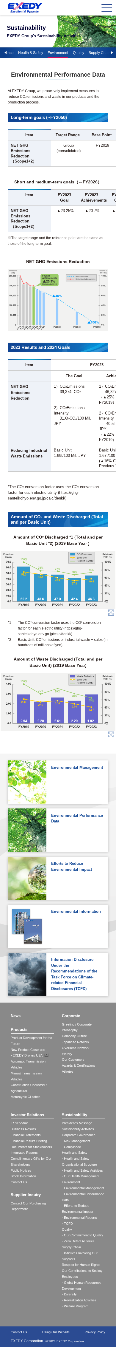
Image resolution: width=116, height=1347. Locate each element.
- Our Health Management (80, 1176)
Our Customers (73, 1059)
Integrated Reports (24, 1152)
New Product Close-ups (28, 1049)
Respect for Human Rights (81, 1264)
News (16, 1016)
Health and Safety (74, 1152)
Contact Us (19, 1182)
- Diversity (69, 1294)
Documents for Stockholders (31, 1147)
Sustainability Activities (78, 1129)
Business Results (23, 1129)
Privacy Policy (95, 1332)
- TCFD (67, 1223)
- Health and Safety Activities (82, 1170)
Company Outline (74, 1036)
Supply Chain (100, 53)
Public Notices (21, 1170)
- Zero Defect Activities (78, 1241)
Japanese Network (75, 1042)
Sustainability (74, 1115)
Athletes (67, 1071)
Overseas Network (76, 1048)
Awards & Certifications (78, 1065)
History (67, 1054)
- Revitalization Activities (79, 1300)
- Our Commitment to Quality (82, 1235)
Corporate (71, 1016)
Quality (78, 53)
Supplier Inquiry (26, 1195)
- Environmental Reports (79, 1217)
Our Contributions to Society (82, 1270)
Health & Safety (30, 53)
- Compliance (71, 1147)
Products (19, 1029)
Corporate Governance (78, 1135)
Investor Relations (27, 1115)
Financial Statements (26, 1135)
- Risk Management (76, 1141)
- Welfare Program (75, 1306)
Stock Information (23, 1176)
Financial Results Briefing (29, 1141)
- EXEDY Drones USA (27, 1055)
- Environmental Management (83, 1188)
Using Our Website (56, 1332)
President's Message (77, 1123)
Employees (70, 1276)
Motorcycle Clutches (25, 1097)
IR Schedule (19, 1123)
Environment (58, 53)
